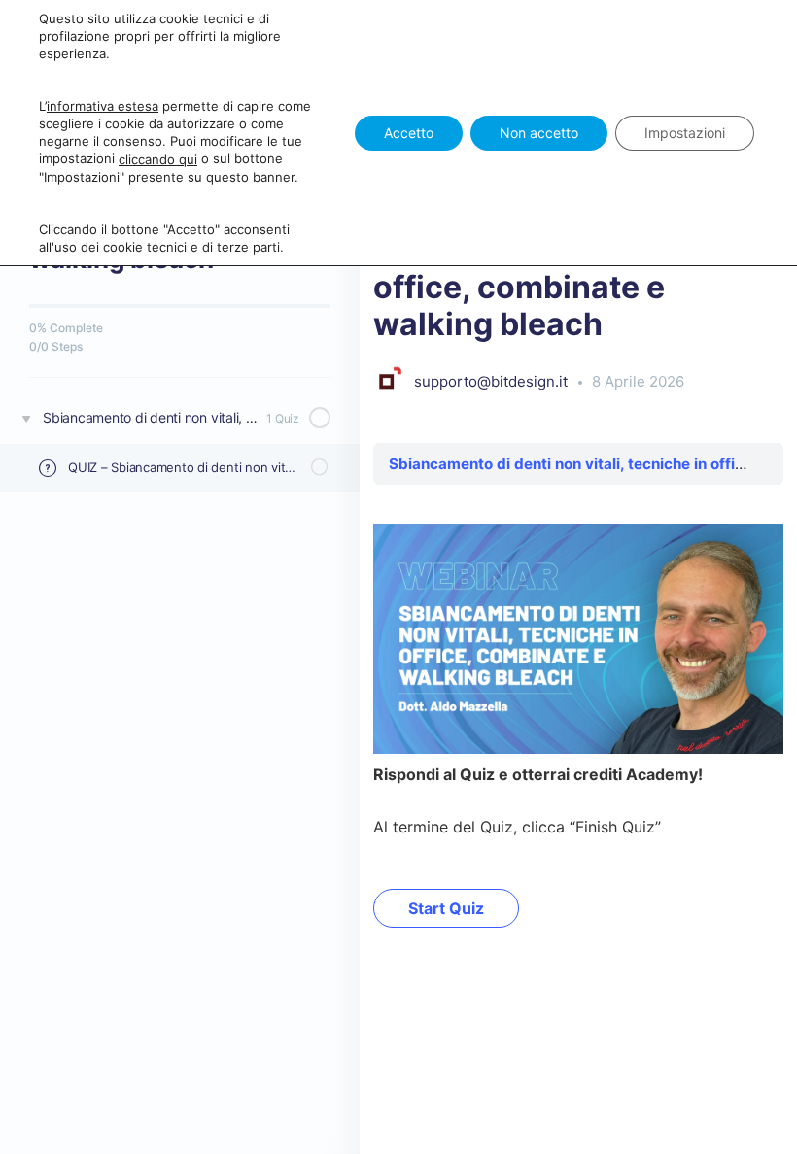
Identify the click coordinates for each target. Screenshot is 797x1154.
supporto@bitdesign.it (493, 381)
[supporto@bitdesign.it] (388, 380)
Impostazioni (684, 132)
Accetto (408, 132)
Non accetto (539, 132)
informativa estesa (102, 106)
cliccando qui (158, 159)
